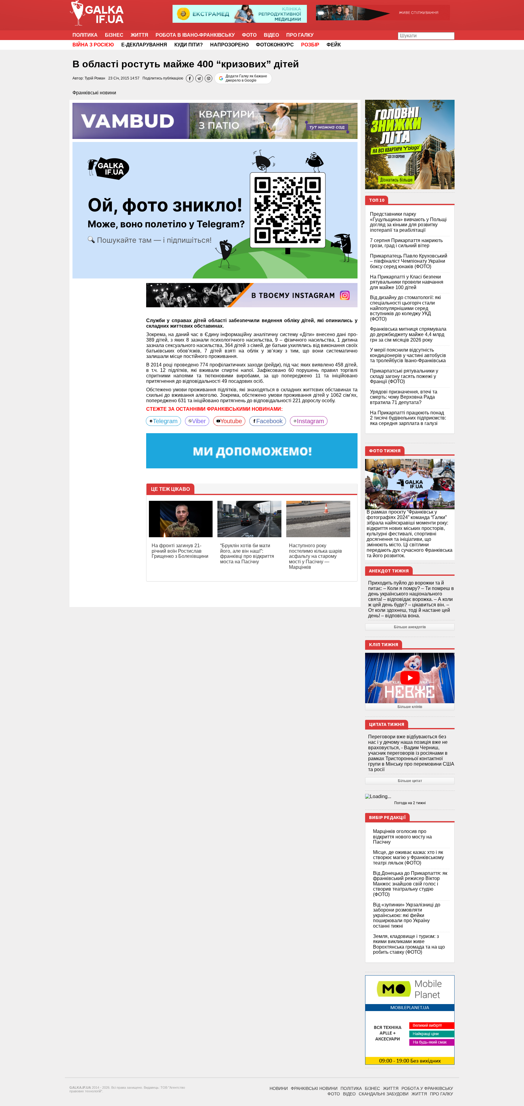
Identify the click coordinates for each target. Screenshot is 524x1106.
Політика (85, 35)
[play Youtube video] (410, 678)
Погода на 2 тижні (410, 803)
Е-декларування (144, 44)
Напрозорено (229, 44)
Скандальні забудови (383, 1093)
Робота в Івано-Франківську (195, 35)
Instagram (310, 421)
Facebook (269, 421)
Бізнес (114, 35)
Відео (271, 35)
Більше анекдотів (410, 627)
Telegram (165, 421)
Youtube (231, 421)
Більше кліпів (410, 707)
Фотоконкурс (275, 44)
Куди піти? (188, 44)
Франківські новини (94, 92)
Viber (199, 421)
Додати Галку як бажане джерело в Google (246, 78)
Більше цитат (410, 781)
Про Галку (300, 35)
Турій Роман (95, 78)
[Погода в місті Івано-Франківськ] (410, 796)
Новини (279, 1088)
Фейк (334, 44)
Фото (249, 35)
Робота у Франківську (427, 1088)
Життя (139, 35)
